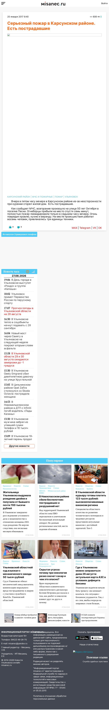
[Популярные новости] (33, 271)
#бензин (79, 564)
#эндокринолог (45, 566)
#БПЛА (42, 491)
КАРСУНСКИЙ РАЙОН (18, 196)
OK (100, 227)
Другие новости (19, 446)
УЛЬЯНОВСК (71, 196)
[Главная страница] (53, 3)
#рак (53, 564)
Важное (42, 486)
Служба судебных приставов (95, 661)
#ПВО (41, 493)
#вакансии (80, 489)
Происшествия (45, 488)
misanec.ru (6, 665)
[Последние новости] (27, 271)
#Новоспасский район (57, 491)
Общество (89, 486)
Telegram (85, 227)
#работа (90, 489)
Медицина (43, 561)
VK (94, 227)
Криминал (7, 486)
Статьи (26, 486)
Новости (17, 486)
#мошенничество (10, 489)
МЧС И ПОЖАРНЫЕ (42, 196)
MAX (74, 227)
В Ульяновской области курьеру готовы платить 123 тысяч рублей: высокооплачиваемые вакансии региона (91, 499)
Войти (104, 3)
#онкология (43, 564)
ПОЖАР (59, 196)
